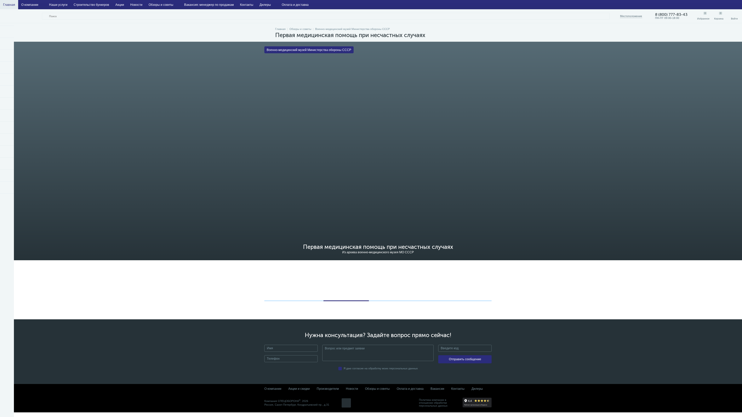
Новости (136, 4)
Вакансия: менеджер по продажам (209, 4)
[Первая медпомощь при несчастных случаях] (288, 274)
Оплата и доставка (295, 4)
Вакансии (437, 388)
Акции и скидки (299, 388)
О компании (29, 4)
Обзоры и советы (161, 4)
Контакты (246, 4)
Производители (328, 388)
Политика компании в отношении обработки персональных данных (433, 402)
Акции (119, 4)
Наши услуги (58, 4)
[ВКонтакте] (346, 403)
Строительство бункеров (91, 4)
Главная (9, 4)
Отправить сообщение (465, 359)
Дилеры (265, 4)
